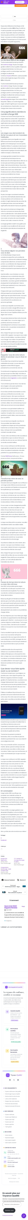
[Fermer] (26, 2)
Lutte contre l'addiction (11, 1099)
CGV (19, 1178)
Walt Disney (8, 456)
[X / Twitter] (14, 1080)
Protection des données (11, 1103)
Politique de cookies (14, 1181)
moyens (9, 76)
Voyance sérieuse (9, 1114)
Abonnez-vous (9, 1210)
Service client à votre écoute (12, 1096)
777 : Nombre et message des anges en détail (19, 860)
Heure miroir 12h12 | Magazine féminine (10, 907)
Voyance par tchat (9, 1119)
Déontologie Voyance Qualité (12, 1094)
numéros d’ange (7, 64)
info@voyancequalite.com (14, 1158)
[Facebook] (10, 1080)
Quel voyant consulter (10, 1142)
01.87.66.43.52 (11, 1152)
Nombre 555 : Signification (4, 859)
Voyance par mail (9, 1122)
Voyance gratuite (9, 1124)
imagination (13, 378)
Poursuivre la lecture (7, 1215)
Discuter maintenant (13, 1162)
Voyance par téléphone (11, 1117)
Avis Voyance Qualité (10, 1140)
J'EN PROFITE (19, 2)
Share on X (23, 880)
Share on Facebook (9, 880)
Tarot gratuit (8, 1127)
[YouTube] (18, 1080)
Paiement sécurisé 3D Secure (12, 1106)
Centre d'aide (11, 1166)
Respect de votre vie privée (12, 1101)
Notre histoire (8, 1135)
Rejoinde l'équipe (9, 1137)
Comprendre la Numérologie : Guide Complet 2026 (6, 869)
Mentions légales (12, 1178)
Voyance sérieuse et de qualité (13, 1091)
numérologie (5, 99)
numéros (5, 86)
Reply (23, 906)
